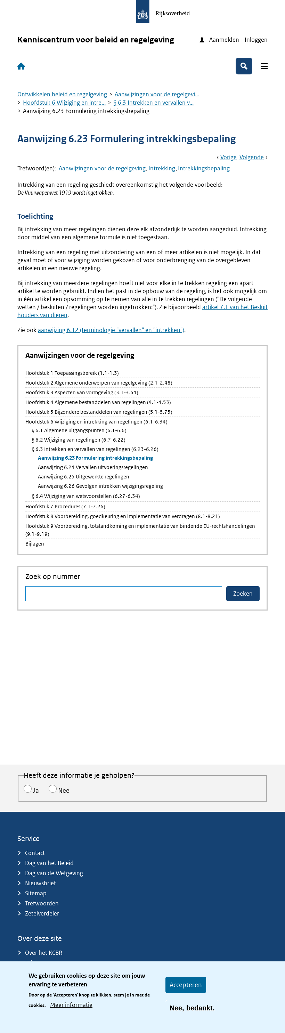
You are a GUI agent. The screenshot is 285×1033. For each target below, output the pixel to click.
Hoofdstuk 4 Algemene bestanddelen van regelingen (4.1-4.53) (98, 402)
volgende (251, 157)
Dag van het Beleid (49, 863)
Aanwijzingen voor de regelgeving (102, 168)
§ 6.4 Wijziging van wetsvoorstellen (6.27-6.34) (86, 496)
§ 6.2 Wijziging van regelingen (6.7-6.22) (78, 439)
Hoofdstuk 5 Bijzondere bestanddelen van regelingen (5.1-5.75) (98, 412)
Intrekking (161, 168)
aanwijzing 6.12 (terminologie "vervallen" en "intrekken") (111, 330)
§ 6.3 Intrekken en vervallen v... (153, 102)
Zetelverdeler (42, 913)
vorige (228, 157)
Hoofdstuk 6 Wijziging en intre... (64, 102)
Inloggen (256, 39)
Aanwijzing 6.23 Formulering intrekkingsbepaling (95, 457)
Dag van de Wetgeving (54, 873)
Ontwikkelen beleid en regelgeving (62, 94)
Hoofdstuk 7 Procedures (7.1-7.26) (65, 506)
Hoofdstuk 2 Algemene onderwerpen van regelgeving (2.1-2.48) (98, 382)
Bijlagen (34, 543)
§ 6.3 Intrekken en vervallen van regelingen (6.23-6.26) (95, 449)
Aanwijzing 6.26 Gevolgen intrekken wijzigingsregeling (100, 486)
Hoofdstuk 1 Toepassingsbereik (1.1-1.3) (72, 373)
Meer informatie (71, 1005)
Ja (36, 790)
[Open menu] (264, 66)
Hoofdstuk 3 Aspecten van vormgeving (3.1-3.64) (81, 392)
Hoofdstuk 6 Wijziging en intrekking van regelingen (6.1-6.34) (96, 421)
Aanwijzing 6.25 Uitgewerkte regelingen (83, 476)
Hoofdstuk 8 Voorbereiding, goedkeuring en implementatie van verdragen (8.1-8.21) (122, 516)
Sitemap (36, 893)
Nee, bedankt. (192, 1008)
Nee (64, 790)
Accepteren (186, 985)
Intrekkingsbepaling (204, 168)
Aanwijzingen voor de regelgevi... (157, 94)
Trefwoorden (42, 903)
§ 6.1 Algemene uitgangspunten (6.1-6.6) (79, 430)
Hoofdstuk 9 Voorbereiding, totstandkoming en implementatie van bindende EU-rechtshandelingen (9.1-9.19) (140, 530)
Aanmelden (224, 39)
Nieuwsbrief (40, 883)
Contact (35, 853)
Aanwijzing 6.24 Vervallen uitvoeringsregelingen (93, 467)
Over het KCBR (43, 953)
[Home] (22, 66)
